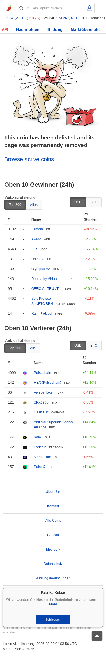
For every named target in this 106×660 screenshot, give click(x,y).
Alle (33, 348)
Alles (34, 205)
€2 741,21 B (13, 18)
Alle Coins (53, 521)
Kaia (37, 437)
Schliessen (53, 619)
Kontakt (53, 506)
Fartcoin (40, 447)
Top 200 (15, 205)
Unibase (37, 259)
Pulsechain (42, 373)
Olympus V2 (40, 269)
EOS (34, 249)
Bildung (55, 29)
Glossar (53, 535)
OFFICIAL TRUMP (45, 289)
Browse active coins (29, 159)
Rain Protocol (41, 314)
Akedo (36, 239)
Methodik (53, 549)
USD (78, 202)
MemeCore (43, 457)
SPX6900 (41, 402)
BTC (93, 202)
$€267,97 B (68, 18)
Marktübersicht (85, 29)
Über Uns (53, 492)
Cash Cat (41, 412)
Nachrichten (28, 29)
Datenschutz (53, 564)
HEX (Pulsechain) (47, 383)
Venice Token (44, 392)
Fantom (37, 229)
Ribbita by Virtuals (45, 279)
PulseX (39, 467)
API (5, 29)
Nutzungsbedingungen (53, 578)
